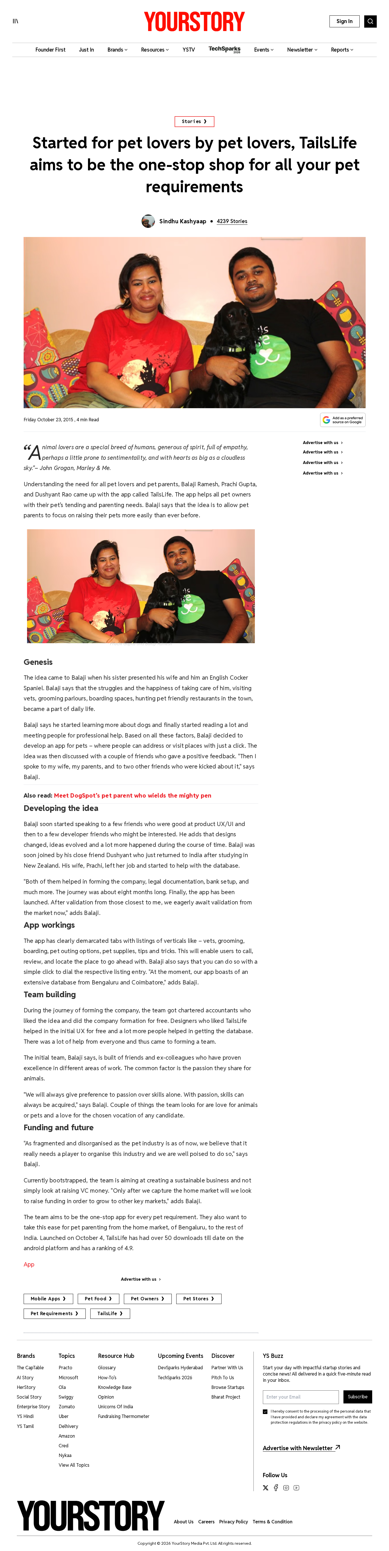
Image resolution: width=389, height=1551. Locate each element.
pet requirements (52, 1314)
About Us (184, 1522)
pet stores (196, 1299)
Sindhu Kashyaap (182, 221)
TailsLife (107, 1314)
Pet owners (145, 1299)
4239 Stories (232, 221)
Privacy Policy (233, 1522)
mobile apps (46, 1299)
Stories (192, 121)
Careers (206, 1522)
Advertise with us (138, 1279)
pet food (95, 1299)
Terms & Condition (272, 1522)
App (29, 1264)
